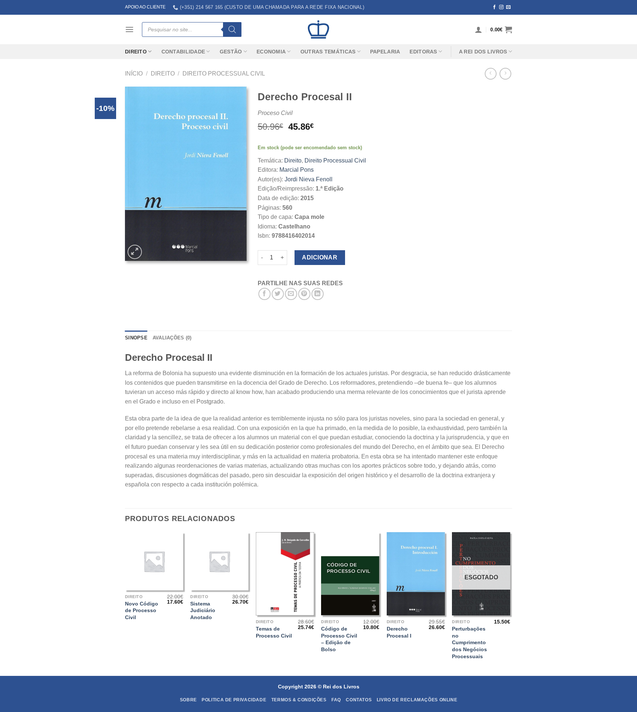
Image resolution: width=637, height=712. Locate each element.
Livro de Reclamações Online (417, 699)
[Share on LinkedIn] (317, 294)
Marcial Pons (296, 170)
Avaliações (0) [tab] (172, 338)
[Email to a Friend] (291, 294)
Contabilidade (183, 52)
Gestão (231, 52)
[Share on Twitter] (278, 294)
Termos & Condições (299, 699)
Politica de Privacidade (234, 699)
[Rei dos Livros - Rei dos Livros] (318, 29)
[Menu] (129, 29)
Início (134, 73)
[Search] (232, 29)
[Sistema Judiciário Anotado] (219, 561)
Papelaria (385, 52)
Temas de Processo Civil (274, 632)
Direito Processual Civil (223, 73)
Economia (271, 52)
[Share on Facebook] (264, 294)
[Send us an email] (508, 7)
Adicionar (319, 257)
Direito (136, 52)
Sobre (188, 699)
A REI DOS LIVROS (483, 52)
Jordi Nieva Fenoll (309, 179)
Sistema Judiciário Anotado (202, 610)
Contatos (359, 699)
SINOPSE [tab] (136, 338)
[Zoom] (135, 252)
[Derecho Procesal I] (416, 573)
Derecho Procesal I (399, 632)
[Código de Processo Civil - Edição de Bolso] (350, 573)
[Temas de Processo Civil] (285, 573)
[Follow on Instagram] (501, 7)
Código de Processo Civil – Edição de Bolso (339, 639)
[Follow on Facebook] (494, 7)
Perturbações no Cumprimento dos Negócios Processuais (469, 642)
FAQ (336, 699)
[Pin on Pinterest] (304, 294)
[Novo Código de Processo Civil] (154, 561)
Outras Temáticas (328, 52)
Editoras (423, 52)
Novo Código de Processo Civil (141, 610)
